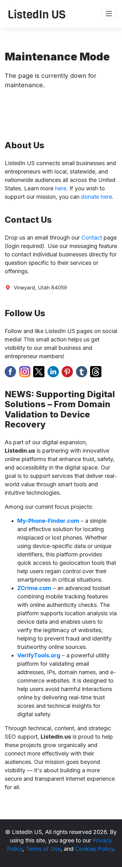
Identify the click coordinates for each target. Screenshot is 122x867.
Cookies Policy (94, 849)
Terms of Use (43, 849)
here (60, 188)
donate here (96, 196)
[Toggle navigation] (108, 14)
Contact (91, 237)
